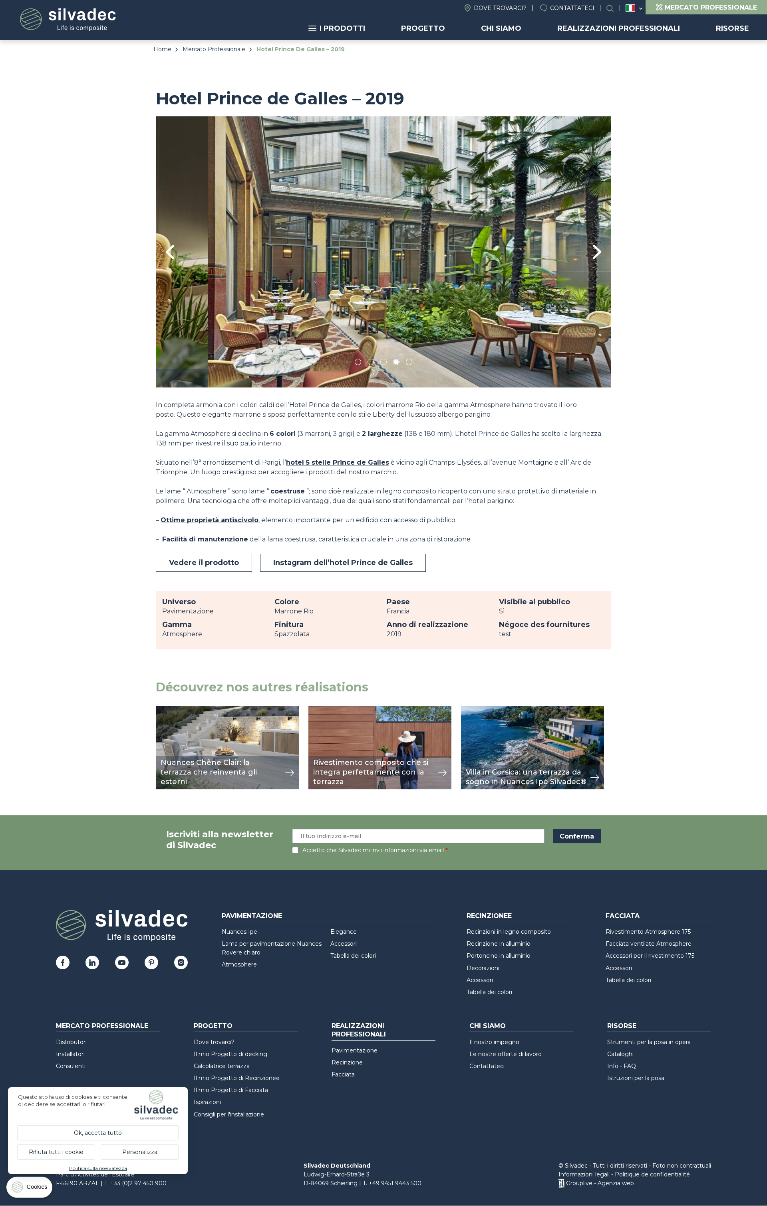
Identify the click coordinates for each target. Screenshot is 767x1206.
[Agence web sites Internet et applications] (561, 1183)
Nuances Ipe (239, 931)
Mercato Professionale (214, 49)
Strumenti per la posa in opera (649, 1042)
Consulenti (70, 1066)
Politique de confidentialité (652, 1174)
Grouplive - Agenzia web (600, 1183)
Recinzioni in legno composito (509, 931)
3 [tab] (383, 363)
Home (162, 49)
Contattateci (572, 8)
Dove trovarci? (500, 8)
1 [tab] (358, 363)
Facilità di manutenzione (205, 539)
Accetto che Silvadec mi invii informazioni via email (373, 850)
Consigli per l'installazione (229, 1114)
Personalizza (139, 1152)
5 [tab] (409, 363)
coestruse (287, 491)
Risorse (732, 28)
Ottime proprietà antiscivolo (209, 520)
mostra (167, 710)
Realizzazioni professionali (618, 28)
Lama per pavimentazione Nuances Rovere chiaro (272, 948)
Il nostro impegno (494, 1042)
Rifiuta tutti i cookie (56, 1152)
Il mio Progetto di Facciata (231, 1090)
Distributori (71, 1042)
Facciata (623, 916)
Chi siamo (501, 28)
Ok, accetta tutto (98, 1132)
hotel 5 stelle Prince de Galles (337, 462)
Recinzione (347, 1062)
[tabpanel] (383, 251)
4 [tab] (396, 363)
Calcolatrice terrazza (222, 1066)
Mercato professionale (102, 1026)
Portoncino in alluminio (499, 955)
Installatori (70, 1054)
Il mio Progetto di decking (230, 1054)
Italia (630, 8)
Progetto (423, 28)
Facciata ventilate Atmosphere (648, 943)
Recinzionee (489, 916)
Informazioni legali (584, 1174)
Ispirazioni (207, 1102)
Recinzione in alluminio (499, 943)
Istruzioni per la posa (635, 1078)
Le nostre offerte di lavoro (505, 1054)
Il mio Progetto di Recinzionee (237, 1078)
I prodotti (342, 28)
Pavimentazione (252, 916)
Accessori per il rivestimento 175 (650, 955)
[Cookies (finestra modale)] (30, 1189)
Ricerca (614, 8)
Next (597, 252)
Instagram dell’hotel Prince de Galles (343, 562)
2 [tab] (371, 363)
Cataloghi (620, 1054)
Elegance (343, 931)
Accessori (343, 943)
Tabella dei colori (353, 955)
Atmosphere (239, 964)
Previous (170, 252)
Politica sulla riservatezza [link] (98, 1168)
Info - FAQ (621, 1066)
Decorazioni (483, 968)
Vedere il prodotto (204, 562)
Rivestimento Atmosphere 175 (648, 931)
